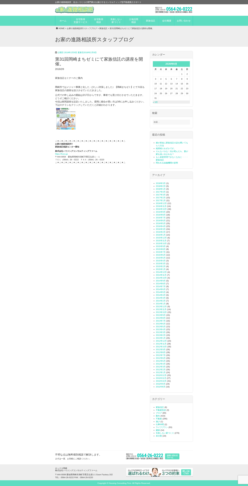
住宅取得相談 (98, 20)
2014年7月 (161, 286)
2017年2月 (161, 197)
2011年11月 (161, 378)
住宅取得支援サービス (80, 20)
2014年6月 (161, 289)
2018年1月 (161, 189)
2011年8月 (160, 387)
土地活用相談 (133, 20)
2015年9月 (161, 246)
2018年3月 (161, 183)
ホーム (63, 20)
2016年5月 (161, 223)
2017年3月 (161, 195)
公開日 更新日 (77, 52)
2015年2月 (161, 266)
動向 (158, 416)
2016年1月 (161, 235)
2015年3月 (161, 263)
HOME (62, 28)
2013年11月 (161, 309)
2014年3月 (161, 298)
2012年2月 (161, 369)
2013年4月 (161, 329)
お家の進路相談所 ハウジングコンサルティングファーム (74, 10)
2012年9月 (161, 349)
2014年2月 (161, 301)
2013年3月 (161, 332)
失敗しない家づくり (116, 20)
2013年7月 (161, 321)
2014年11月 (161, 275)
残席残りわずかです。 (166, 148)
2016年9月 (161, 212)
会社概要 (166, 20)
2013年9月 (161, 315)
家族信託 (150, 20)
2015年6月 (161, 255)
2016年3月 (161, 229)
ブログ (159, 413)
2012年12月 (161, 341)
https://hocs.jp (61, 154)
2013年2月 (161, 335)
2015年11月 (161, 240)
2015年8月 (161, 249)
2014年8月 (161, 283)
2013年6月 (161, 324)
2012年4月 (161, 364)
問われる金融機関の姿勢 (167, 163)
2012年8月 (161, 352)
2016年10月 (161, 209)
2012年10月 (161, 346)
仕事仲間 (160, 424)
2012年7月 (161, 355)
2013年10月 (161, 312)
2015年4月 (161, 260)
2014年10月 (161, 278)
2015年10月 (161, 243)
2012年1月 (161, 372)
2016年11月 (161, 206)
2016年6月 (161, 220)
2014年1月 (161, 303)
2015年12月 (161, 238)
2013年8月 (161, 318)
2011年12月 (161, 375)
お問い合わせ (184, 20)
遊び (158, 421)
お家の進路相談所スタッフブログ (82, 28)
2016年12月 (161, 203)
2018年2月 (161, 186)
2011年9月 (160, 384)
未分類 (159, 436)
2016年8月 (161, 215)
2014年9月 (161, 281)
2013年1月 (161, 338)
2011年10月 (161, 381)
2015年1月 (161, 269)
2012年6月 (161, 358)
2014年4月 (161, 295)
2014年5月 (161, 292)
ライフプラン (162, 427)
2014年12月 (161, 272)
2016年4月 (161, 226)
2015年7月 (161, 252)
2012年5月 (161, 361)
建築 (158, 430)
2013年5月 (161, 326)
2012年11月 (161, 344)
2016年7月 (161, 217)
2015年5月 (161, 258)
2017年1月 (161, 200)
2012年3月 (161, 367)
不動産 (159, 419)
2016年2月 (161, 232)
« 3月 (155, 102)
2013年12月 (161, 306)
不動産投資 (161, 410)
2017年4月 (161, 192)
